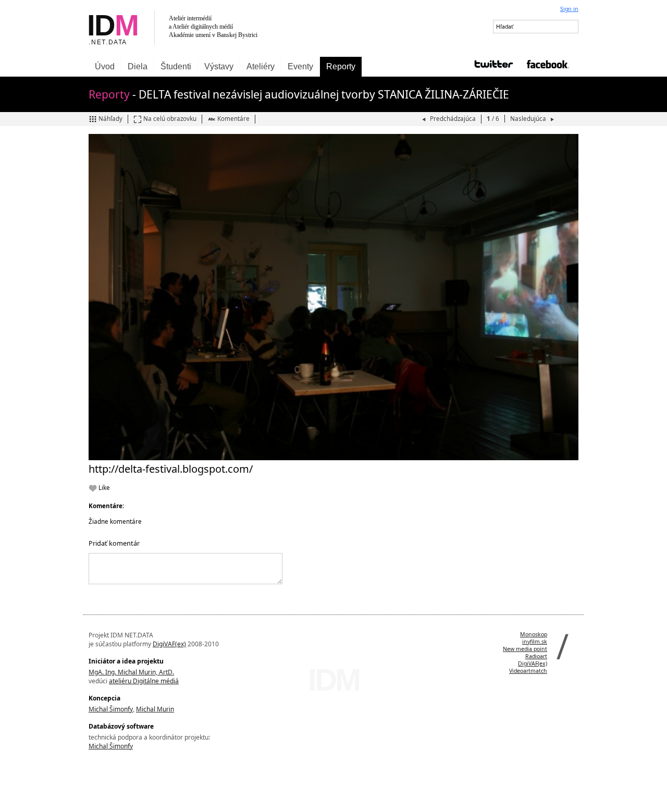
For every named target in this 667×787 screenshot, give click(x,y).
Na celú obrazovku (169, 118)
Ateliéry (260, 66)
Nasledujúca (529, 118)
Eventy (300, 66)
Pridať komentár (114, 543)
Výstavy (218, 66)
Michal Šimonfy (111, 709)
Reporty (340, 66)
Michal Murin (155, 709)
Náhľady (110, 118)
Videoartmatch (528, 670)
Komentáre (233, 118)
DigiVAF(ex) (169, 644)
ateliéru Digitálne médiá (144, 681)
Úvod (105, 66)
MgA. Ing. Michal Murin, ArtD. (131, 672)
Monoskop (533, 634)
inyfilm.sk (534, 641)
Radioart (536, 656)
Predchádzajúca (453, 118)
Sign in (569, 9)
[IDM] (208, 28)
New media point (525, 649)
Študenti (175, 66)
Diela (137, 66)
